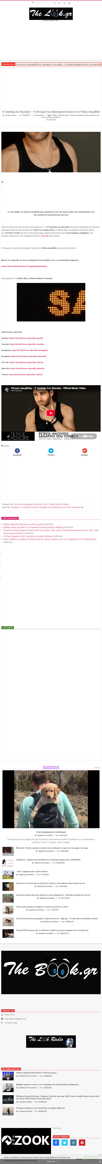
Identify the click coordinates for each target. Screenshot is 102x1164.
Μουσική (45, 117)
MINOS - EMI (57, 115)
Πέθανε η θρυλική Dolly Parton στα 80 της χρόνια (23, 524)
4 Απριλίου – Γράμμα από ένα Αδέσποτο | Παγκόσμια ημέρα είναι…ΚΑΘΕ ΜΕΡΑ (48, 860)
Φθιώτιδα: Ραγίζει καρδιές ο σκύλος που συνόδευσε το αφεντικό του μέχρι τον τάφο (52, 848)
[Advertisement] (51, 41)
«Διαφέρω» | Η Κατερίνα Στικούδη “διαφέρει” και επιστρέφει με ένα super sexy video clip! (47, 507)
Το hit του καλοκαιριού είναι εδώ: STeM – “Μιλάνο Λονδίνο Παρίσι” (41, 504)
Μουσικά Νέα (39, 115)
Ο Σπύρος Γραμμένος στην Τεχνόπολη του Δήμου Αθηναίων (28, 536)
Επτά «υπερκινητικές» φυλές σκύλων (32, 872)
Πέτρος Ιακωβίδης (54, 117)
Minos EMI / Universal (69, 115)
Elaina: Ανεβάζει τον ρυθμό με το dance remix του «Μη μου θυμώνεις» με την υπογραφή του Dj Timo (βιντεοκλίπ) (49, 539)
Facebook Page (11, 1023)
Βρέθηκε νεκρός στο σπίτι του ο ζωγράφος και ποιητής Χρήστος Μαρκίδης (33, 527)
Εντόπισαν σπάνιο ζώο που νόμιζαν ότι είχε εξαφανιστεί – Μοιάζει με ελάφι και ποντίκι (53, 895)
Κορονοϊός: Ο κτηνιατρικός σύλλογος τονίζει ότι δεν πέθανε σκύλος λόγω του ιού (50, 883)
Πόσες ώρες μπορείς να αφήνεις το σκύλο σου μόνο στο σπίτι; (42, 907)
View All (97, 768)
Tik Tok (44, 236)
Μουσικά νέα (94, 115)
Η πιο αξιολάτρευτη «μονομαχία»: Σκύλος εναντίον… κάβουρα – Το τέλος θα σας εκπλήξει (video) (57, 919)
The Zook (57, 1128)
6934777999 (10, 1014)
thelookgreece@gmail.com (15, 1019)
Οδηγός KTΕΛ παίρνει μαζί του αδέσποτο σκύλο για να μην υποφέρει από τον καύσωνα (52, 930)
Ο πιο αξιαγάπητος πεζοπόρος (51, 832)
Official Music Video (83, 115)
